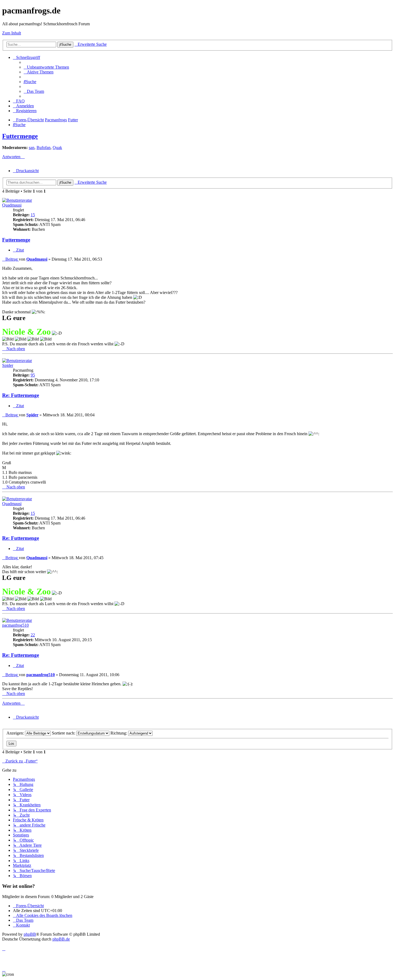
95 (33, 375)
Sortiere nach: (64, 733)
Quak (57, 147)
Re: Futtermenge (20, 395)
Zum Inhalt (11, 33)
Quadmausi (11, 205)
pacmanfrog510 (15, 625)
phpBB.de (61, 939)
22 (33, 635)
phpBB (30, 934)
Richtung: (119, 733)
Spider (7, 365)
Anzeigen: (15, 733)
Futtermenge (20, 136)
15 (33, 214)
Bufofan (44, 147)
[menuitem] (46, 67)
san (31, 147)
